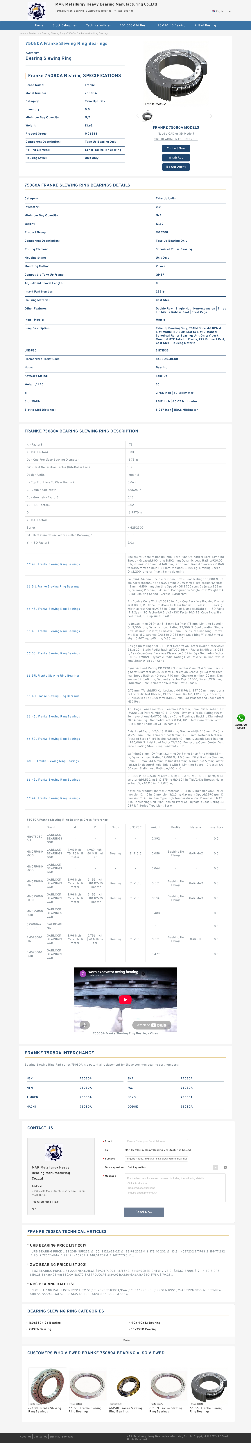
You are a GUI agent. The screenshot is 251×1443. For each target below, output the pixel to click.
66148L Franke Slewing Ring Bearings (53, 609)
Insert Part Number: (39, 292)
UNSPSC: (31, 351)
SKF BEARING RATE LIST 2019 (176, 139)
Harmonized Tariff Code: (42, 359)
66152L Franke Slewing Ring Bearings (53, 739)
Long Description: (37, 328)
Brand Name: (35, 85)
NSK (30, 1079)
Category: (33, 101)
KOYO (132, 1097)
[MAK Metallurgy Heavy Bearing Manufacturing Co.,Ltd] (36, 10)
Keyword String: (36, 376)
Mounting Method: (37, 266)
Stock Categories (65, 25)
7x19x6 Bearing (205, 25)
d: (26, 393)
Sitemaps (67, 1436)
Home (39, 25)
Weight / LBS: (34, 384)
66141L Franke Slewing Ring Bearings (53, 696)
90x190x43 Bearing (172, 25)
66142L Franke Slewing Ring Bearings (53, 780)
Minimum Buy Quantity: (43, 117)
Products (34, 33)
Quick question (114, 1167)
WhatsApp (176, 158)
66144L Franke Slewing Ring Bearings (53, 798)
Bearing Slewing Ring (53, 33)
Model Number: (36, 93)
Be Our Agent (176, 167)
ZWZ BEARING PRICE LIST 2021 (58, 1265)
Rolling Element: (38, 150)
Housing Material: (38, 300)
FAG (130, 1088)
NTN (30, 1088)
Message (109, 1176)
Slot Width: (33, 401)
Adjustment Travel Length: (44, 283)
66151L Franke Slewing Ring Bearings (53, 587)
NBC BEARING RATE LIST (52, 1284)
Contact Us (40, 1436)
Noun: (29, 367)
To (106, 1150)
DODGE (133, 1107)
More (126, 1340)
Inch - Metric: (34, 320)
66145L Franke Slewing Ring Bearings (53, 717)
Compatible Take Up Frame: (44, 275)
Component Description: (43, 142)
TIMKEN (32, 1097)
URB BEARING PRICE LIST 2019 (58, 1245)
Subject (109, 1159)
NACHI (31, 1107)
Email (107, 1141)
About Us (25, 1436)
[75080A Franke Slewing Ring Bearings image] (176, 74)
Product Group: (36, 134)
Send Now (144, 1212)
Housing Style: (36, 158)
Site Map (55, 1436)
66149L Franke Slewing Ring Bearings (53, 564)
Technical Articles (98, 25)
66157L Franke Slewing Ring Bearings (53, 676)
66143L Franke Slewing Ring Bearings (53, 631)
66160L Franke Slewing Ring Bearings (53, 653)
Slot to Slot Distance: (40, 410)
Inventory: (33, 109)
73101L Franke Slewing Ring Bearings (53, 761)
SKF (130, 1079)
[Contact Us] (241, 721)
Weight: (31, 126)
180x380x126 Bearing (135, 25)
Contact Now (176, 148)
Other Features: (36, 309)
